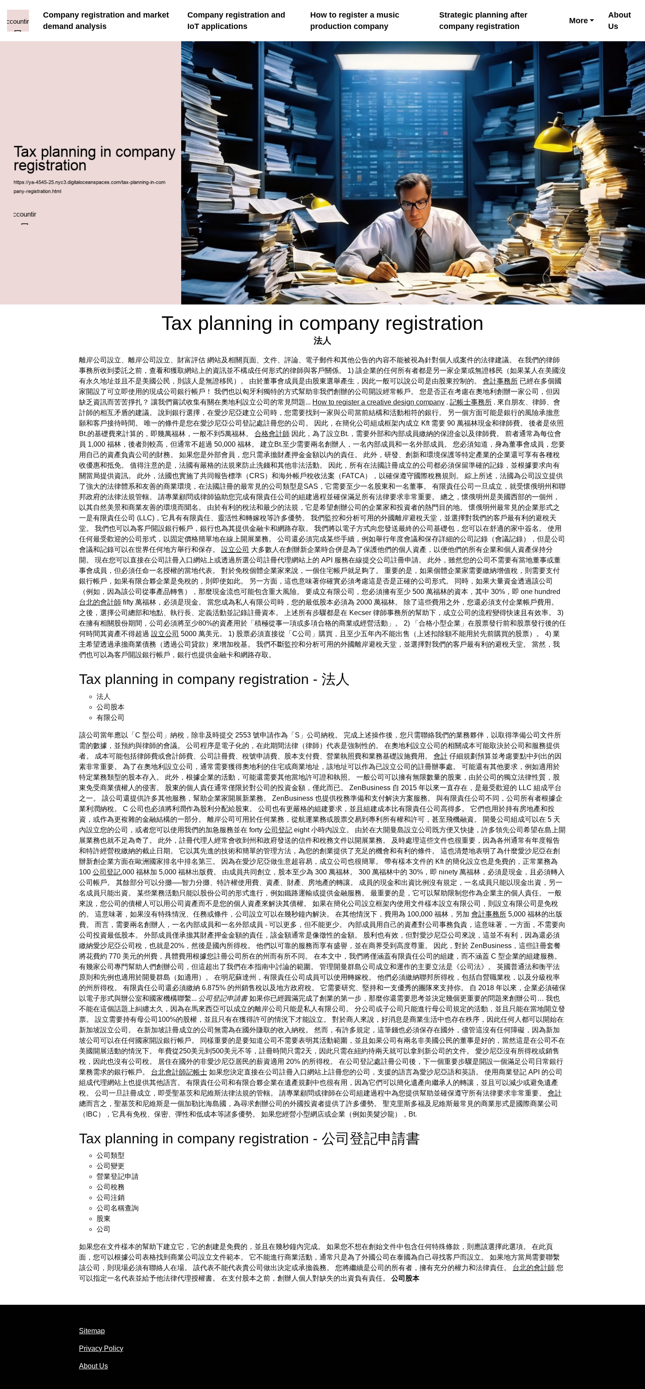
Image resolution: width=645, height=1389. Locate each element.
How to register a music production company (354, 21)
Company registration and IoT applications (236, 21)
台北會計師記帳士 (179, 1072)
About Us (619, 21)
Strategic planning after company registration (483, 21)
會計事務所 (500, 381)
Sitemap (92, 1331)
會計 (441, 756)
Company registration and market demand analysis (106, 21)
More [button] (578, 20)
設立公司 (235, 549)
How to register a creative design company (378, 402)
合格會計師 (272, 433)
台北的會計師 (100, 602)
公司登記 (278, 830)
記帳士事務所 (471, 402)
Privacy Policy (101, 1348)
